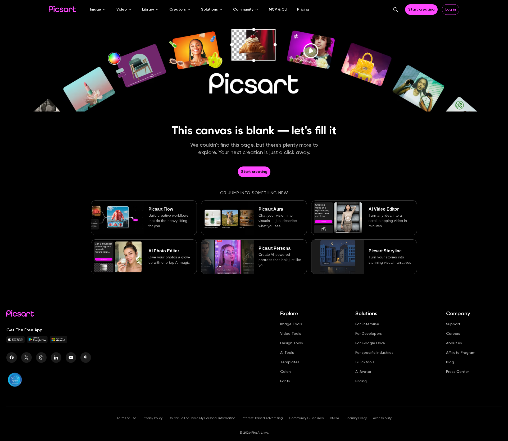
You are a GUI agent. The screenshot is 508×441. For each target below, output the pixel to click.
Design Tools (291, 343)
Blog (450, 362)
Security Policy (356, 418)
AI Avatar (363, 371)
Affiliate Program (460, 352)
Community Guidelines (306, 418)
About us (454, 343)
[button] (98, 9)
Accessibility (382, 418)
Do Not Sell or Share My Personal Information (202, 418)
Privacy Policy (152, 418)
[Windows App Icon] (58, 341)
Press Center (457, 371)
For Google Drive (370, 343)
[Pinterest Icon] (85, 357)
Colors (286, 371)
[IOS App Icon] (15, 341)
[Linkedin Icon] (56, 357)
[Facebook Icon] (11, 357)
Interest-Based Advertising (262, 418)
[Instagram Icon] (41, 357)
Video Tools (290, 333)
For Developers (368, 333)
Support (453, 324)
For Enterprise (367, 324)
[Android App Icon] (37, 341)
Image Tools (291, 324)
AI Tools (287, 352)
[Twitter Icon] (26, 357)
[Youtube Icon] (71, 357)
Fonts (285, 381)
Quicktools (364, 362)
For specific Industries (374, 352)
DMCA (334, 418)
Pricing (361, 381)
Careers (453, 333)
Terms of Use (126, 418)
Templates (290, 362)
